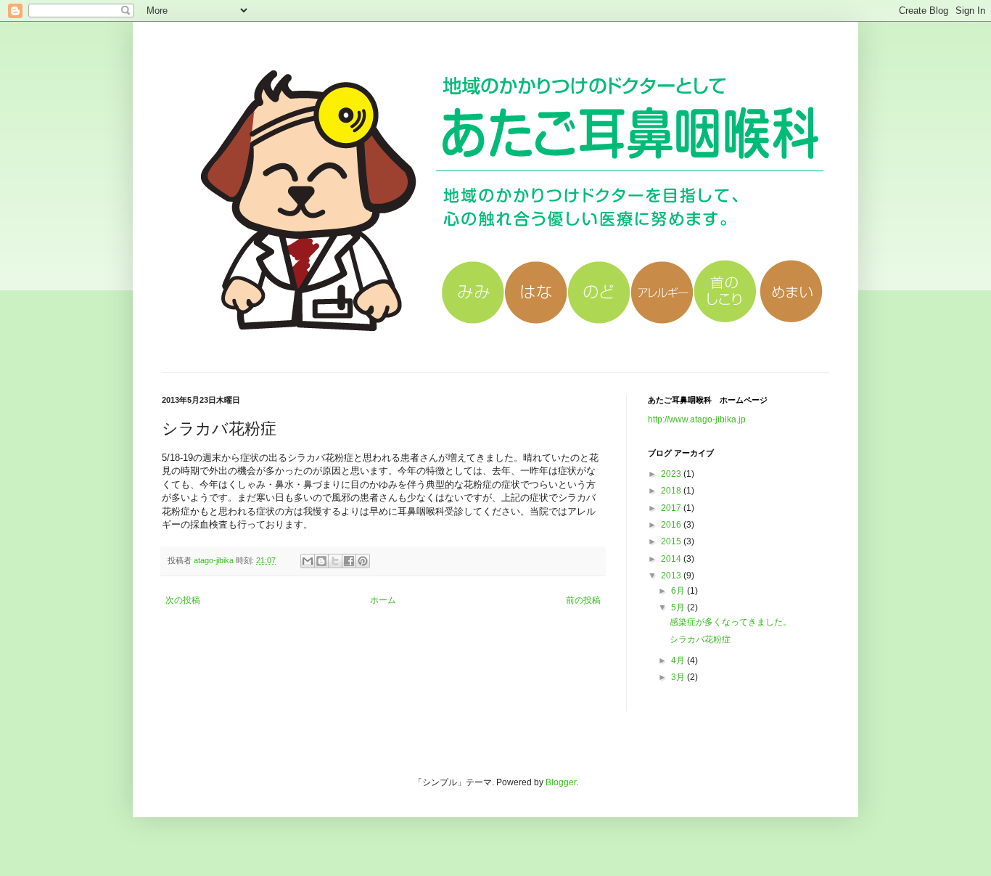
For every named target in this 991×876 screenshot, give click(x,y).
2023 (672, 474)
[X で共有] (335, 561)
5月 (679, 607)
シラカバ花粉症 (700, 639)
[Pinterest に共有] (362, 561)
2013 (672, 575)
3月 (679, 677)
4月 (679, 660)
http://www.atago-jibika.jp (697, 419)
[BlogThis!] (321, 561)
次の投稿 (182, 600)
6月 (679, 591)
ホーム (383, 600)
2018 (672, 491)
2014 (672, 559)
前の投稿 (583, 600)
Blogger (561, 782)
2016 (672, 525)
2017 (672, 508)
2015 (672, 541)
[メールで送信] (307, 561)
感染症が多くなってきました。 (730, 622)
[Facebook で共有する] (349, 561)
